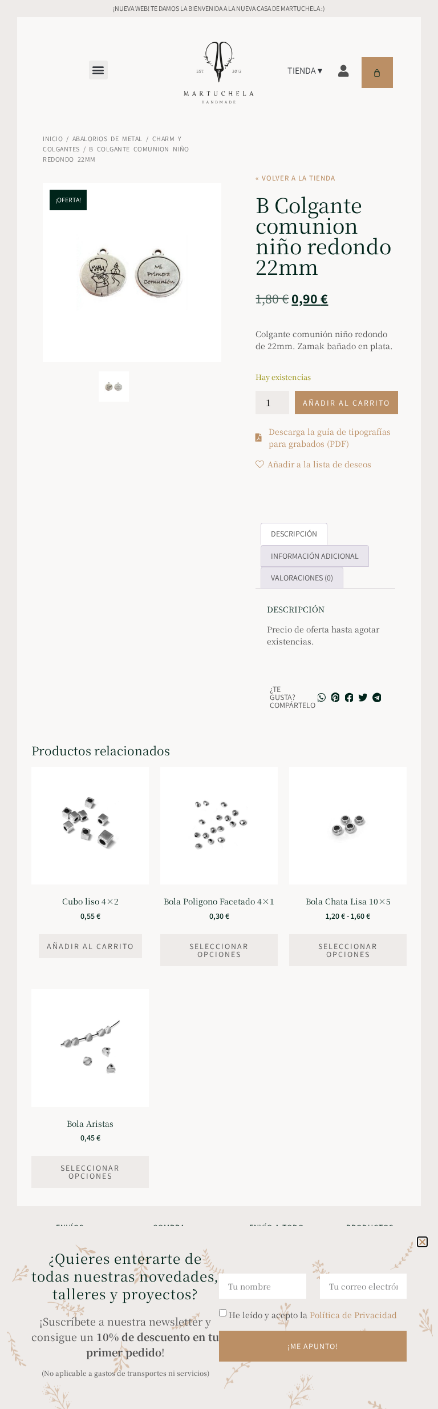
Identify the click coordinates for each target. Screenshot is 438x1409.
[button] (422, 1242)
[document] (219, 704)
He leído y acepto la (313, 1314)
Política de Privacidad (353, 1314)
